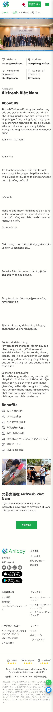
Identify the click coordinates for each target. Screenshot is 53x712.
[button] (12, 574)
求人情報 (34, 551)
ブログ (33, 631)
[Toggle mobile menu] (47, 4)
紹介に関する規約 (10, 638)
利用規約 (6, 602)
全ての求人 (35, 556)
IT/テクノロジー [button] (37, 561)
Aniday (28, 677)
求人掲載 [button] (6, 598)
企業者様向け (8, 592)
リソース (34, 626)
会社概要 (6, 558)
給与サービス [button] (36, 635)
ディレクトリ (36, 592)
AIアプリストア (37, 640)
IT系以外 (34, 565)
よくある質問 (8, 643)
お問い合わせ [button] (8, 562)
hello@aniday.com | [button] (23, 669)
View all (26, 525)
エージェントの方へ (11, 626)
